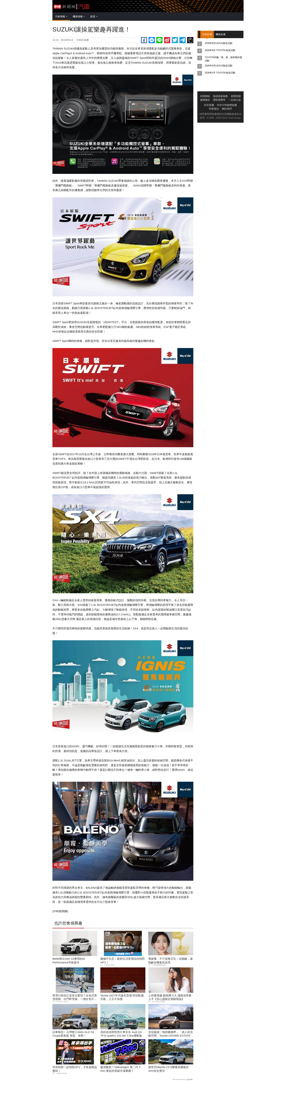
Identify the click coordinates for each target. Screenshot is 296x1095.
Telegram (182, 40)
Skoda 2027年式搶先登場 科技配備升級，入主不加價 (122, 997)
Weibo (167, 40)
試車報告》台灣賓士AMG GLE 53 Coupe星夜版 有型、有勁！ (73, 1034)
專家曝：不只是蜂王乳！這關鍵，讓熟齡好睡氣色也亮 (170, 960)
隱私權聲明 (219, 100)
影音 (92, 16)
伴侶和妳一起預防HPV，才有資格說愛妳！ (74, 1069)
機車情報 (78, 16)
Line (159, 40)
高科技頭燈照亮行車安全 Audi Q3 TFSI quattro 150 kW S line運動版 (121, 1034)
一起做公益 (234, 100)
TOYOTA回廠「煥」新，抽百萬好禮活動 (223, 59)
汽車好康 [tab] (207, 34)
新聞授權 (236, 96)
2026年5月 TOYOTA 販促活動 (220, 72)
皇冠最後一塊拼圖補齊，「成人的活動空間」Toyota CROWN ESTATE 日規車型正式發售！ (170, 1034)
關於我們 (227, 108)
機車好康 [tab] (221, 34)
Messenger (152, 40)
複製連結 (190, 40)
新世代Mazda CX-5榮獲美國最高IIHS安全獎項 (168, 1069)
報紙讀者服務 (220, 96)
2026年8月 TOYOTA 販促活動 (220, 50)
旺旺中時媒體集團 (227, 105)
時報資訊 (214, 108)
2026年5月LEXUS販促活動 (218, 65)
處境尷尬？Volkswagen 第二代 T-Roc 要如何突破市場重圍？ (120, 1069)
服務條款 (205, 100)
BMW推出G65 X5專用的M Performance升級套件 (68, 960)
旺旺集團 (209, 105)
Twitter (175, 40)
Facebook (144, 40)
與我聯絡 (205, 96)
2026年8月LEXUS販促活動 (218, 43)
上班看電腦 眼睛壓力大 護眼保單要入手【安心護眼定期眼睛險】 (169, 997)
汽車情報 (60, 16)
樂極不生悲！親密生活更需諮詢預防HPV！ (122, 960)
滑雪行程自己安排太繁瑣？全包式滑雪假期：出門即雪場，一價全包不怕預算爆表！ (74, 997)
